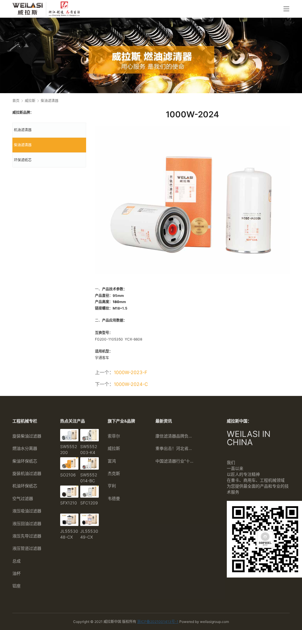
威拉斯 (114, 448)
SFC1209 (89, 502)
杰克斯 (114, 473)
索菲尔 (114, 435)
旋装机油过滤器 (26, 473)
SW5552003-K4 (88, 449)
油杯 (16, 573)
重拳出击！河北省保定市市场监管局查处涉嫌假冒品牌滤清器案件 (174, 448)
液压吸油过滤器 (26, 510)
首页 (15, 100)
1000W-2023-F (130, 372)
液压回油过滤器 (26, 523)
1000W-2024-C (131, 384)
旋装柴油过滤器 (26, 435)
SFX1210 (68, 502)
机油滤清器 (23, 130)
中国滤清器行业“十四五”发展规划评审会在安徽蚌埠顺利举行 (174, 460)
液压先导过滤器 (26, 535)
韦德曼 (114, 498)
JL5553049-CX (89, 534)
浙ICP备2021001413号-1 (157, 621)
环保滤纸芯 (23, 160)
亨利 (112, 485)
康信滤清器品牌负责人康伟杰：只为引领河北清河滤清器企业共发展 (174, 435)
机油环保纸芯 (24, 485)
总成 (16, 560)
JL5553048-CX (69, 534)
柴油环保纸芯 (24, 460)
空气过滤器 (22, 498)
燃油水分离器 (24, 448)
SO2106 (68, 474)
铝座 (16, 585)
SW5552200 (68, 449)
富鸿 (112, 460)
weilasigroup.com (214, 621)
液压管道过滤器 (26, 548)
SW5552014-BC (88, 477)
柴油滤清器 (23, 145)
